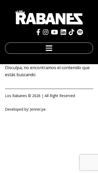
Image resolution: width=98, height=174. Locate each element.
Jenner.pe (38, 109)
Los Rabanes (16, 95)
